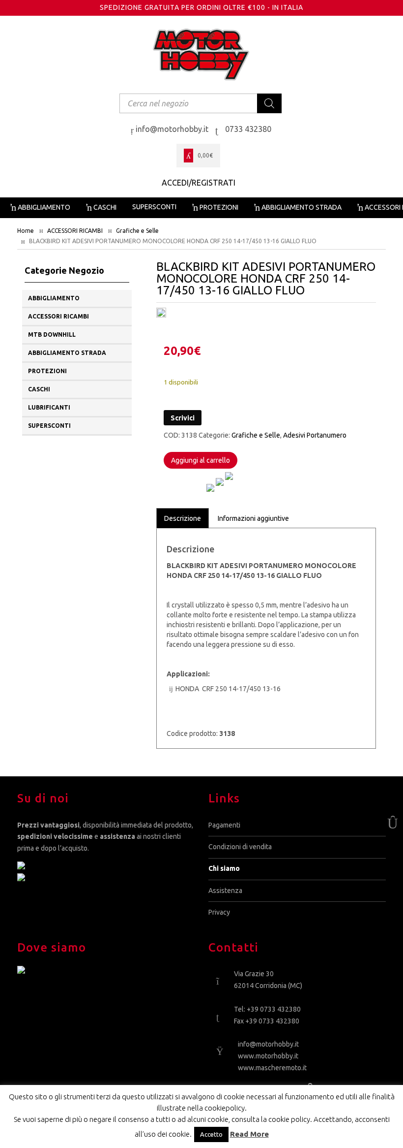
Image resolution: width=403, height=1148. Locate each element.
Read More (249, 1134)
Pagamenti (224, 825)
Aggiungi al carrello (200, 460)
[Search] (269, 103)
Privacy (219, 912)
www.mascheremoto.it (272, 1068)
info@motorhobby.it (268, 1044)
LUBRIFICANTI (49, 407)
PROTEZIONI (47, 371)
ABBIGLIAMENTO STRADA (67, 353)
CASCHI (39, 389)
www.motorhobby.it (268, 1056)
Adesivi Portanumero (314, 435)
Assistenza (225, 890)
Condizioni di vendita (240, 847)
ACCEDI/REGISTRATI (198, 182)
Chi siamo (224, 868)
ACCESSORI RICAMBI (75, 230)
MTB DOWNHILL (52, 334)
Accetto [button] (211, 1134)
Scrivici (183, 418)
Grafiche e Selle (137, 230)
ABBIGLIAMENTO (54, 298)
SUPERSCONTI (49, 425)
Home (25, 230)
